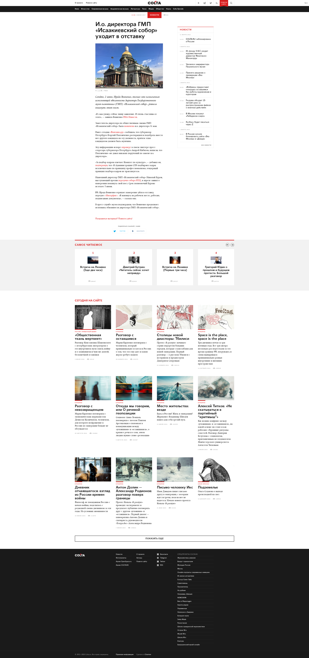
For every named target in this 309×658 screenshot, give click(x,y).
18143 (92, 359)
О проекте (79, 3)
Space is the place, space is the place (213, 337)
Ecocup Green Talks (184, 579)
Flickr (106, 91)
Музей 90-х (181, 634)
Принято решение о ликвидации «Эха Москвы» (195, 75)
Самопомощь (182, 583)
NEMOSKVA (181, 598)
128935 (218, 499)
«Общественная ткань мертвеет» (88, 337)
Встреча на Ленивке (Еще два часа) (93, 269)
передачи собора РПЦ (129, 181)
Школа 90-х (181, 637)
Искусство (85, 9)
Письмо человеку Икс (175, 487)
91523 (174, 508)
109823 (133, 527)
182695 (134, 281)
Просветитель (182, 587)
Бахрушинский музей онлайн (188, 645)
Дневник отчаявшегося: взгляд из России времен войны (92, 493)
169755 (216, 281)
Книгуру (180, 641)
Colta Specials (178, 9)
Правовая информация (124, 654)
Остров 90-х (182, 630)
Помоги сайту (91, 3)
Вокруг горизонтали (185, 561)
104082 (95, 433)
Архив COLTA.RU (122, 565)
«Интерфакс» (111, 196)
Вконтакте (164, 554)
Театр (144, 9)
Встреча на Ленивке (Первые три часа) (175, 269)
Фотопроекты (121, 558)
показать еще (154, 539)
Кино (77, 9)
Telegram (163, 558)
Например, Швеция (184, 594)
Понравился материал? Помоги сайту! (113, 219)
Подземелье (208, 487)
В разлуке (119, 331)
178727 (175, 281)
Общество (160, 9)
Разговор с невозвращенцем (89, 408)
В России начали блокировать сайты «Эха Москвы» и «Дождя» (197, 136)
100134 (176, 365)
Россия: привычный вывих (85, 331)
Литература (135, 9)
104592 (175, 424)
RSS (161, 565)
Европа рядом (182, 605)
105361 (215, 449)
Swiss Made (181, 619)
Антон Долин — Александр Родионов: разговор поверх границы (134, 493)
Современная (100, 9)
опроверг (126, 147)
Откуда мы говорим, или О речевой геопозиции (133, 409)
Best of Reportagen (184, 601)
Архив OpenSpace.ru (124, 561)
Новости (154, 15)
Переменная (182, 608)
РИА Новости (130, 117)
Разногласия (182, 623)
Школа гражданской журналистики (191, 626)
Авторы (139, 558)
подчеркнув (101, 165)
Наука (168, 9)
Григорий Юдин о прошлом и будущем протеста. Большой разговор (216, 272)
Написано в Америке (185, 612)
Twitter (162, 561)
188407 (93, 281)
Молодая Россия (183, 565)
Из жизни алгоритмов (185, 576)
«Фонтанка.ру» (117, 132)
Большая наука (183, 616)
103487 (135, 440)
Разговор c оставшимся (126, 337)
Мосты (180, 569)
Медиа (151, 9)
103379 (135, 359)
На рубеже (181, 590)
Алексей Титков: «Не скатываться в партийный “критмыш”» (215, 411)
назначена (129, 126)
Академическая (119, 9)
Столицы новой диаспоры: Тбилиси (173, 337)
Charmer (148, 654)
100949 (218, 368)
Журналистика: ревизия (186, 558)
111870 (93, 515)
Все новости (206, 145)
